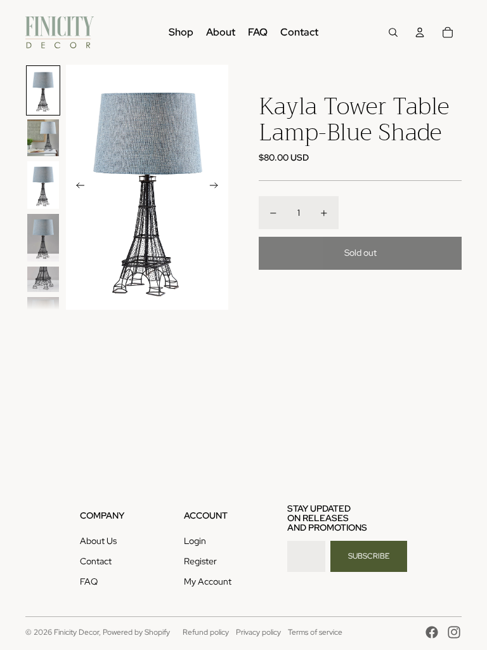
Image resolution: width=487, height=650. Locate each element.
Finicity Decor (76, 632)
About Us (98, 541)
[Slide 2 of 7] (43, 137)
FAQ (89, 581)
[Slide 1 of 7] (43, 90)
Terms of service (315, 632)
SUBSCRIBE (368, 556)
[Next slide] (217, 187)
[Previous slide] (76, 187)
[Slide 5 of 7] (43, 280)
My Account (207, 581)
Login (195, 541)
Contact (96, 561)
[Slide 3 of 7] (43, 185)
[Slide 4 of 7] (43, 238)
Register (200, 561)
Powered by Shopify (136, 632)
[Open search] (393, 32)
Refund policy (206, 632)
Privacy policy (258, 632)
